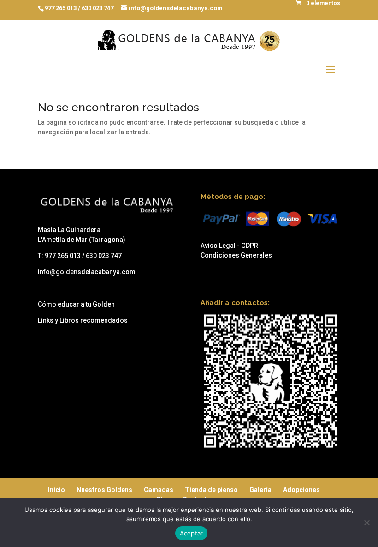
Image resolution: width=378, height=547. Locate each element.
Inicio (56, 489)
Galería (260, 489)
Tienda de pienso (211, 489)
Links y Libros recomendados (83, 320)
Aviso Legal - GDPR (229, 245)
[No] (366, 522)
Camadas (158, 489)
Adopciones (301, 489)
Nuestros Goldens (104, 489)
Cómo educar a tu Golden (76, 304)
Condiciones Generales (236, 255)
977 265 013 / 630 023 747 (79, 8)
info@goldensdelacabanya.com (87, 272)
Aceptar (191, 533)
